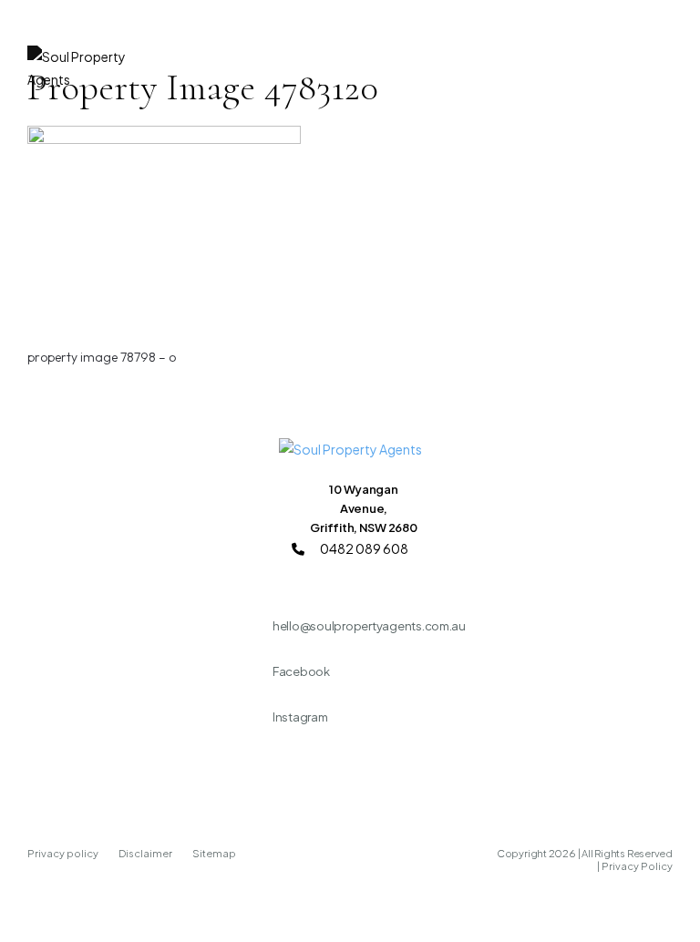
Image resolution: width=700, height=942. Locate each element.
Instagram (300, 717)
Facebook (301, 671)
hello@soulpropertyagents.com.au (369, 626)
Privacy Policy (637, 866)
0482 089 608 (363, 548)
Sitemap (214, 853)
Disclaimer (146, 853)
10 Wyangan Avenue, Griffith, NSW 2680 (363, 508)
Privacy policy (63, 853)
